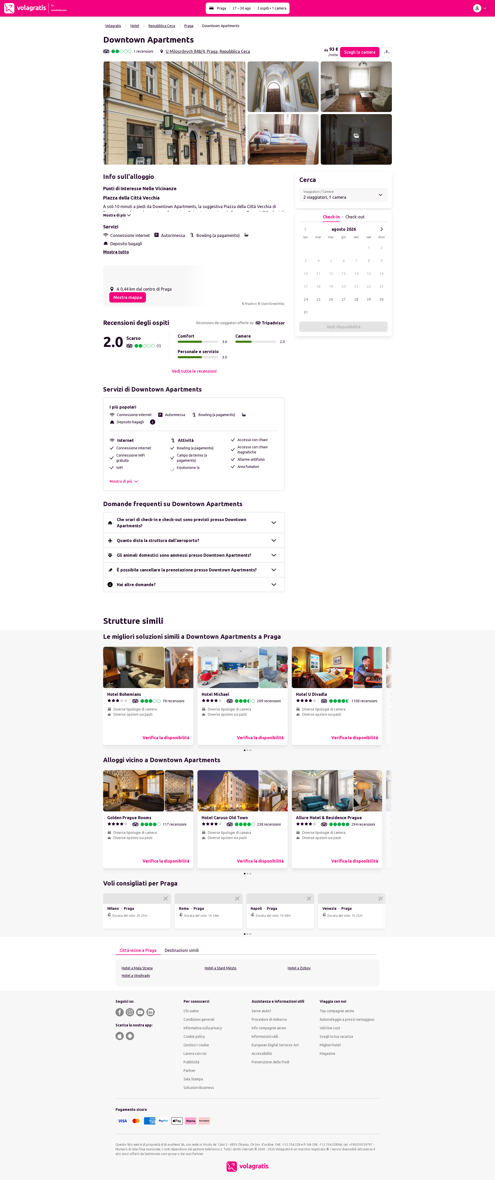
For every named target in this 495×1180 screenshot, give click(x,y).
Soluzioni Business (199, 1088)
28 (356, 299)
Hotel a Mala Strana (137, 968)
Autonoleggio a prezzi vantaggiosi (347, 1019)
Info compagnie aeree (269, 1028)
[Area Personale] (481, 8)
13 (344, 274)
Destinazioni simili (182, 950)
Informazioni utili (265, 1036)
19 (331, 286)
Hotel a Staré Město (220, 968)
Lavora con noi (195, 1053)
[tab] (138, 950)
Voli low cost (330, 1028)
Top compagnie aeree (337, 1011)
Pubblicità (191, 1062)
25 (318, 299)
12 (331, 274)
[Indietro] (305, 229)
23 (382, 286)
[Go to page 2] (247, 750)
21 (356, 286)
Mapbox (251, 303)
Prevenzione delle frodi (270, 1062)
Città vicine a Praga (138, 950)
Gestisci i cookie (196, 1045)
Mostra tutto (116, 252)
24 (306, 299)
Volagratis (113, 26)
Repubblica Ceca (161, 26)
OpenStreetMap (272, 303)
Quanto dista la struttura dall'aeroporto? (158, 540)
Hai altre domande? (136, 584)
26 (331, 299)
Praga (221, 8)
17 (306, 286)
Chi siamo (191, 1011)
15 (369, 274)
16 (382, 274)
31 (306, 312)
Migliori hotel (330, 1045)
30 (382, 299)
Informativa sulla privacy (203, 1028)
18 (318, 286)
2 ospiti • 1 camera (271, 8)
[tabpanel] (248, 972)
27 (344, 299)
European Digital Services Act (275, 1045)
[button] (174, 113)
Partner (189, 1071)
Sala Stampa (193, 1079)
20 (344, 286)
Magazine (327, 1053)
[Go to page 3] (250, 750)
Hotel (134, 26)
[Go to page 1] (244, 750)
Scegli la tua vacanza (336, 1036)
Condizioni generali (199, 1019)
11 (318, 274)
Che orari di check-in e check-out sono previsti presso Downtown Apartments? (181, 522)
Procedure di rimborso (269, 1019)
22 (369, 286)
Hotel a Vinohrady (136, 976)
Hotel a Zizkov (299, 968)
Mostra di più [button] (121, 481)
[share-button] (386, 52)
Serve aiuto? (261, 1011)
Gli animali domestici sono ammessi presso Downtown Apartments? (184, 555)
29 (369, 299)
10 (306, 274)
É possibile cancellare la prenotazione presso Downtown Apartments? (187, 570)
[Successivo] (382, 229)
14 (356, 274)
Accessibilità (262, 1053)
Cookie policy (194, 1036)
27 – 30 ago (242, 8)
